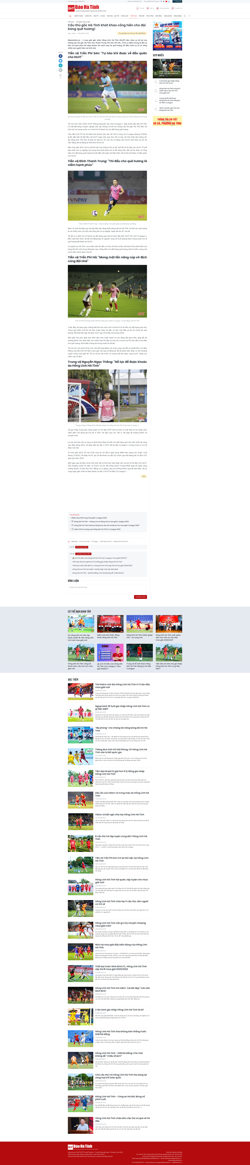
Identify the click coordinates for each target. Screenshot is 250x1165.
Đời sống (159, 16)
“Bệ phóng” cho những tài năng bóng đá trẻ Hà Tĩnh (121, 729)
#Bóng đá (74, 541)
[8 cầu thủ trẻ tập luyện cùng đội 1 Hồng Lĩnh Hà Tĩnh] (80, 843)
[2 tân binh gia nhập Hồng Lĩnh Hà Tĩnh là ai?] (80, 1016)
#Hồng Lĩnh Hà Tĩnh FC (121, 541)
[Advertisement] (107, 493)
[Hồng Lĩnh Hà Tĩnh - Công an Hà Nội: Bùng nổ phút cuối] (80, 1103)
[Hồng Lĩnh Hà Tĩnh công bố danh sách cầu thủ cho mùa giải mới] (81, 652)
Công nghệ (168, 16)
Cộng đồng (178, 16)
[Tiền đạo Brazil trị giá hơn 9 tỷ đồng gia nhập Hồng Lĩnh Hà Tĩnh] (80, 778)
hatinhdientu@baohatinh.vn (172, 1158)
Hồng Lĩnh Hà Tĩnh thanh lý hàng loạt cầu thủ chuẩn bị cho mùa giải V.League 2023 (106, 525)
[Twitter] (60, 61)
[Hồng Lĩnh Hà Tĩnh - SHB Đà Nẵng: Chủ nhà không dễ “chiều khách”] (80, 1060)
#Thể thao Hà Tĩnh (106, 541)
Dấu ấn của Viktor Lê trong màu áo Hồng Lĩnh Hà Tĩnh (122, 794)
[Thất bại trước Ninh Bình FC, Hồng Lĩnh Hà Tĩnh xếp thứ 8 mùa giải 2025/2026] (80, 973)
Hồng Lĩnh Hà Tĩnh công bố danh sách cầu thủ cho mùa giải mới (169, 90)
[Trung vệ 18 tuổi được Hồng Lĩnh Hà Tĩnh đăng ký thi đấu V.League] (139, 652)
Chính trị (88, 16)
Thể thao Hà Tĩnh (81, 547)
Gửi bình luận (140, 597)
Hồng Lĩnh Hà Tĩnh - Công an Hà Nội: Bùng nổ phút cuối (120, 1098)
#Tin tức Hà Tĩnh (84, 541)
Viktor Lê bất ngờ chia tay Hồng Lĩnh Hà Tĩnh (169, 109)
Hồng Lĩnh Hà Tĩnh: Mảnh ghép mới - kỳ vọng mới (139, 636)
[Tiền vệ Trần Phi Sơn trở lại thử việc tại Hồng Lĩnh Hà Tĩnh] (80, 865)
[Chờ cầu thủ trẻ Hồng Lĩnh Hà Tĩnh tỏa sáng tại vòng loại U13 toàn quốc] (80, 1082)
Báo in (152, 8)
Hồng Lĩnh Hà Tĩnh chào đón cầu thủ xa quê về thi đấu (122, 1119)
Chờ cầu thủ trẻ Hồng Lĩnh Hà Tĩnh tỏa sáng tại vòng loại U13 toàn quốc (121, 1076)
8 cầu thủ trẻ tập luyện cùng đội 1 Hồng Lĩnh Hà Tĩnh (121, 838)
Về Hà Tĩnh (150, 16)
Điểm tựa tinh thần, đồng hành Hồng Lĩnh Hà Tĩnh (108, 636)
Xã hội (102, 16)
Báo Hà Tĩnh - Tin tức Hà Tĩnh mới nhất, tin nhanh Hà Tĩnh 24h (88, 8)
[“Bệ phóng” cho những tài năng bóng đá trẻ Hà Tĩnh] (80, 735)
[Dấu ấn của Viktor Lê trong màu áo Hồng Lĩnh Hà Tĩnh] (80, 800)
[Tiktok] (163, 1)
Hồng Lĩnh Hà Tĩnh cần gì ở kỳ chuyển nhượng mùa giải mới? (120, 924)
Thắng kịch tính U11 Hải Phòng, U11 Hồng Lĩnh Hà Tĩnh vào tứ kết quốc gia (121, 751)
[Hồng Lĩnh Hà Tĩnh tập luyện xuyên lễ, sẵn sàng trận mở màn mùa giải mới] (81, 624)
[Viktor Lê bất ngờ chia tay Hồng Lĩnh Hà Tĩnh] (80, 821)
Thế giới (141, 16)
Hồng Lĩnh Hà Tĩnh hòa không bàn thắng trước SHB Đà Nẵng (120, 1033)
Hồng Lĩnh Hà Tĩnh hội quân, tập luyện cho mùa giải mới (121, 881)
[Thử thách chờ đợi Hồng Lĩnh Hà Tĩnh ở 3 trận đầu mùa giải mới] (80, 691)
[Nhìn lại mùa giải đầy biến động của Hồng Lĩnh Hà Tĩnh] (80, 951)
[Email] (60, 65)
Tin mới (142, 8)
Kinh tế (95, 16)
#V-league (95, 541)
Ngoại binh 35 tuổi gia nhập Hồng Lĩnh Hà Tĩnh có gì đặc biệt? (122, 707)
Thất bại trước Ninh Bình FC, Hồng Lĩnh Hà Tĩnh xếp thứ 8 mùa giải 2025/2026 (102, 566)
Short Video (78, 16)
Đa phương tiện (164, 8)
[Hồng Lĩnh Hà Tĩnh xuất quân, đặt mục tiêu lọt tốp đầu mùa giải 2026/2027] (169, 624)
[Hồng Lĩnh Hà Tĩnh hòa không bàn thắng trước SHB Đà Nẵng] (80, 1038)
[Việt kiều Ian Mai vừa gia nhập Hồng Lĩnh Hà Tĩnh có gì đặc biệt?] (169, 652)
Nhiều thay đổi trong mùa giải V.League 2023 (89, 518)
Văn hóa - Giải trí (113, 16)
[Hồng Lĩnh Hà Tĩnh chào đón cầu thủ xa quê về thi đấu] (80, 1125)
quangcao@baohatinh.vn (163, 1162)
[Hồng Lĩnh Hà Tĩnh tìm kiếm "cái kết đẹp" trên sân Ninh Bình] (80, 995)
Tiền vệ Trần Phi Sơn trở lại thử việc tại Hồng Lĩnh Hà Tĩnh (121, 859)
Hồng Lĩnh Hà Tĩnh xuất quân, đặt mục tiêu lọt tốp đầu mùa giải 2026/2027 (168, 637)
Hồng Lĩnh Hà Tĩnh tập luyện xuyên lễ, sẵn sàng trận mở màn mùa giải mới (80, 637)
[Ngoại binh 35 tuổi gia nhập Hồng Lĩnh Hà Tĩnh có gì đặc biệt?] (80, 713)
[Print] (60, 70)
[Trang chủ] (70, 16)
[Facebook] (161, 1)
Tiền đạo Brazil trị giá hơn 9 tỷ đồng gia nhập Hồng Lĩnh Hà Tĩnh (97, 562)
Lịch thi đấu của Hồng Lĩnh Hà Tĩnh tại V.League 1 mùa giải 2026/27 (100, 558)
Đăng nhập (178, 1)
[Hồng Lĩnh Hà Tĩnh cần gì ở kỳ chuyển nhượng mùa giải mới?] (80, 930)
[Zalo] (169, 1)
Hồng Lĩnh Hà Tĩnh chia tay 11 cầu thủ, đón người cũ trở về (169, 73)
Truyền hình (178, 8)
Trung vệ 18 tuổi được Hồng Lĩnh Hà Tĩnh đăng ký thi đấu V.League (169, 100)
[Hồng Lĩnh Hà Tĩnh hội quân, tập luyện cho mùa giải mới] (80, 886)
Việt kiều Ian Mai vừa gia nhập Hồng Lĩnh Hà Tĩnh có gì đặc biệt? (169, 666)
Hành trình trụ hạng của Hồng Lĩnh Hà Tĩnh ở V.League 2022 (97, 529)
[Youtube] (166, 1)
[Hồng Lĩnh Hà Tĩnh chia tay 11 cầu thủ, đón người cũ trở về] (80, 908)
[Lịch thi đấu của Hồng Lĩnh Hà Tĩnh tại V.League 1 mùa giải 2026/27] (110, 652)
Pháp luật (124, 16)
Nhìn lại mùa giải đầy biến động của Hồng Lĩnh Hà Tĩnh (121, 946)
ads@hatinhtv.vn (177, 1162)
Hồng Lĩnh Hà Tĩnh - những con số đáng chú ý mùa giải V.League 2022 (101, 521)
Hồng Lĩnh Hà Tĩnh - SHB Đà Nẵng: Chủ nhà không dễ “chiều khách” (98, 573)
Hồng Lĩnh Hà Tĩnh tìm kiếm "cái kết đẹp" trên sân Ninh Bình (95, 569)
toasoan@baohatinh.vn (175, 1160)
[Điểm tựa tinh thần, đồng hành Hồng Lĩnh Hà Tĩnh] (110, 624)
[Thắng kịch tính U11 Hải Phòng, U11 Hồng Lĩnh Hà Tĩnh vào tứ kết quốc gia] (80, 756)
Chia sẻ (60, 52)
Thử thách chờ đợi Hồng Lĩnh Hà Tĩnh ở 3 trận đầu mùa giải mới (122, 686)
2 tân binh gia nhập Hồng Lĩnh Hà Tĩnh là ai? (169, 82)
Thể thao (133, 16)
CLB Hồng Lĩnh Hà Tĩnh (83, 22)
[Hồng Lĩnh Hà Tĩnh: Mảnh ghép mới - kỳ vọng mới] (139, 624)
